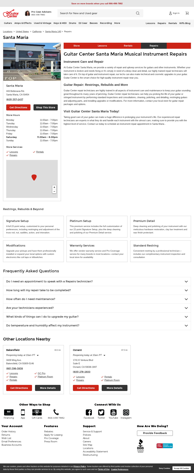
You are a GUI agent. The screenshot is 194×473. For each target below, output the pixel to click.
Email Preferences (11, 441)
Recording (106, 23)
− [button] (54, 191)
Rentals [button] (40, 152)
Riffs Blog (184, 23)
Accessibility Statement (95, 451)
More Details (48, 388)
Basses (94, 23)
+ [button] (54, 187)
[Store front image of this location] (32, 62)
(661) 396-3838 (14, 368)
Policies (87, 435)
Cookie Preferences (119, 469)
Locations (7, 31)
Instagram (126, 410)
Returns (6, 435)
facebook (89, 410)
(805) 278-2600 (81, 371)
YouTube (113, 410)
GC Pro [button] (41, 373)
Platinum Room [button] (45, 376)
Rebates (48, 431)
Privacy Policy (80, 466)
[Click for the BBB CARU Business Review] (165, 445)
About (86, 438)
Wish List (6, 438)
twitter (101, 410)
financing (9, 410)
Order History (9, 431)
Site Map (87, 445)
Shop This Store (45, 107)
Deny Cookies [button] (164, 468)
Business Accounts (12, 445)
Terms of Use (104, 469)
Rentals (173, 23)
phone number (56, 410)
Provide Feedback (155, 433)
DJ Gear (83, 23)
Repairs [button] (13, 155)
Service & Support (92, 431)
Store (77, 45)
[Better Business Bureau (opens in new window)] (140, 446)
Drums (72, 23)
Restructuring (90, 455)
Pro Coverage (51, 438)
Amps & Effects (23, 23)
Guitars (8, 23)
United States (22, 31)
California (37, 31)
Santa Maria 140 (53, 31)
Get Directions (18, 107)
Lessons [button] (14, 152)
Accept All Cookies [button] (181, 468)
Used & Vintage (42, 23)
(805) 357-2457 (14, 99)
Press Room (50, 441)
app (23, 410)
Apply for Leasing (53, 435)
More (117, 23)
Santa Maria (15, 37)
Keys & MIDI (60, 23)
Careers (87, 441)
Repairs (162, 23)
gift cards (37, 410)
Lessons (150, 23)
